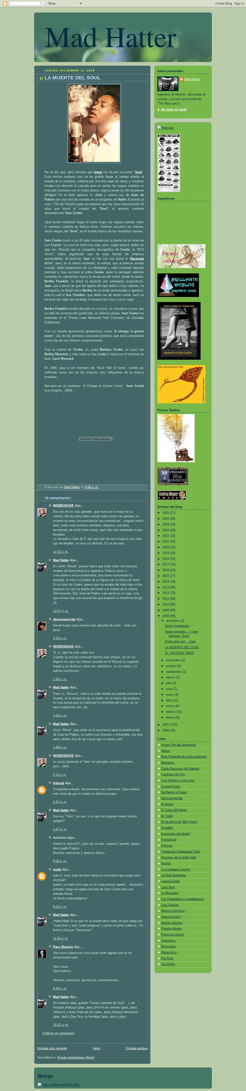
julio (169, 683)
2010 (166, 604)
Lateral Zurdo (170, 881)
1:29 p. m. (60, 638)
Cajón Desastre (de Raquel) (180, 768)
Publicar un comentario (58, 1033)
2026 (166, 513)
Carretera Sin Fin (173, 774)
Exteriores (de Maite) (175, 834)
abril (169, 700)
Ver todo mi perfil (174, 109)
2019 (166, 553)
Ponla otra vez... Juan (180, 641)
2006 (166, 730)
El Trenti (167, 816)
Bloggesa (167, 762)
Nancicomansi (171, 917)
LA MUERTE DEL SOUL (182, 647)
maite (57, 869)
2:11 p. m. (60, 774)
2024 (166, 524)
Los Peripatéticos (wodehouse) (182, 899)
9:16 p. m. (60, 906)
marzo (171, 706)
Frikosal (166, 845)
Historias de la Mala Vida (178, 857)
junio (169, 689)
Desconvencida (172, 798)
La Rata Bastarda (173, 875)
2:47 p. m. (60, 829)
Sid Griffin (168, 964)
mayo (170, 694)
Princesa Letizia (172, 934)
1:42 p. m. (60, 715)
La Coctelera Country (176, 869)
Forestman (168, 839)
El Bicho (167, 804)
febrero (171, 711)
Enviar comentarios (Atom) (76, 1057)
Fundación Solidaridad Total (180, 851)
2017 (166, 564)
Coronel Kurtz (170, 786)
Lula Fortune (169, 905)
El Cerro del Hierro (174, 810)
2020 (166, 547)
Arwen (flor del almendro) (178, 745)
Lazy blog (168, 887)
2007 (166, 724)
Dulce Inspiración (177, 626)
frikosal (58, 783)
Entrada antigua (137, 1048)
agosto (171, 677)
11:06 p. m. (60, 938)
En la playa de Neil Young (179, 822)
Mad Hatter (110, 36)
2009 (166, 610)
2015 (166, 576)
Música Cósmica (172, 911)
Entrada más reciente (52, 1048)
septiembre (174, 672)
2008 (166, 616)
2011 (166, 598)
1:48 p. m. (60, 747)
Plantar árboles (171, 928)
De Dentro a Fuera (174, 792)
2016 (166, 570)
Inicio (96, 1048)
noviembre (173, 660)
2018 (166, 559)
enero (170, 717)
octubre (171, 666)
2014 (166, 581)
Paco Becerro (63, 947)
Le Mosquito (169, 893)
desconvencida (64, 619)
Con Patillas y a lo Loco (177, 780)
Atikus (165, 751)
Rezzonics (168, 946)
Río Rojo (167, 958)
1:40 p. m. (60, 679)
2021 (166, 541)
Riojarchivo (169, 952)
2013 (166, 587)
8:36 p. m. (60, 861)
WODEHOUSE (63, 505)
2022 (166, 535)
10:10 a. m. (61, 1025)
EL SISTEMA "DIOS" (180, 653)
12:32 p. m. (61, 552)
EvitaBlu (167, 828)
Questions (168, 940)
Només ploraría (171, 923)
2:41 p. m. (60, 802)
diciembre (173, 621)
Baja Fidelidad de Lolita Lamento (184, 756)
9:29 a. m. (60, 988)
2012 (166, 593)
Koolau (166, 863)
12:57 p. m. (61, 611)
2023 (166, 530)
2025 (166, 518)
